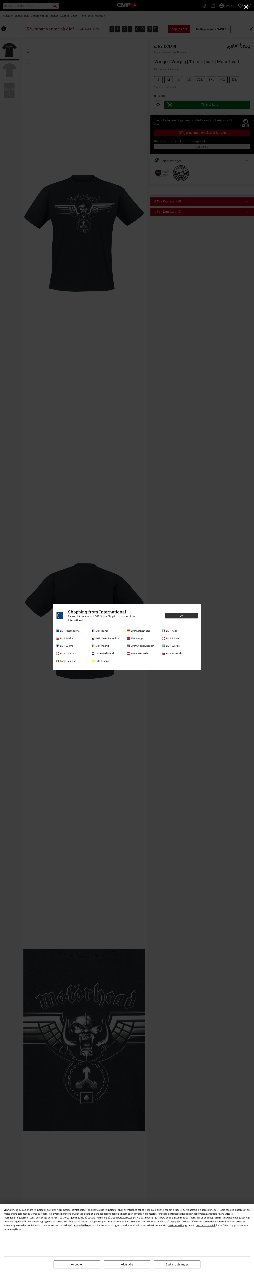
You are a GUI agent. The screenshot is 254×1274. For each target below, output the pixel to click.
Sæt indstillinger (177, 1264)
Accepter (77, 1264)
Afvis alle (127, 1264)
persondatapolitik (206, 1225)
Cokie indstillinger (177, 1225)
